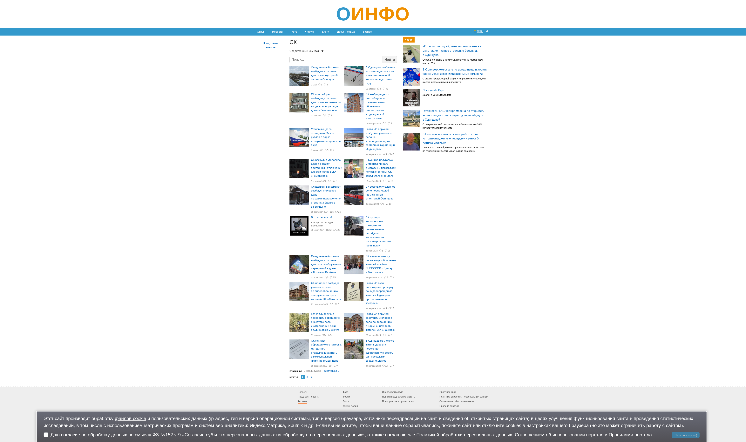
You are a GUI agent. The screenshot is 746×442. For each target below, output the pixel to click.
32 (386, 88)
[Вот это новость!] (299, 226)
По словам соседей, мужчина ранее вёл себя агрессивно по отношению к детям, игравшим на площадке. (454, 149)
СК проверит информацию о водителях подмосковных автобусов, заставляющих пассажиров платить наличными (378, 231)
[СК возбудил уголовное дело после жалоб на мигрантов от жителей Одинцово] (353, 195)
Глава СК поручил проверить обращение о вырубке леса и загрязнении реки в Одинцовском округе (325, 322)
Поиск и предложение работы (398, 396)
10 (390, 204)
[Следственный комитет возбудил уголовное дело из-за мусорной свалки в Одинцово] (299, 76)
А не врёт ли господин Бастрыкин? (322, 224)
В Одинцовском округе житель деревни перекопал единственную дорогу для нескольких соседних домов (380, 350)
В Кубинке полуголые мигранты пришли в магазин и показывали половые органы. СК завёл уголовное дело (381, 167)
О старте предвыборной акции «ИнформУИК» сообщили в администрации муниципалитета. (454, 80)
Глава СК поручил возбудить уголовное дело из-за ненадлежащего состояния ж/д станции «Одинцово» (380, 139)
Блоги (325, 31)
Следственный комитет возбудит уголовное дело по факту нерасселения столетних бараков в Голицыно (326, 196)
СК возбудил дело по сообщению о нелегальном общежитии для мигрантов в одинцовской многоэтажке (377, 106)
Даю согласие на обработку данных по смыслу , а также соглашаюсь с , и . (352, 434)
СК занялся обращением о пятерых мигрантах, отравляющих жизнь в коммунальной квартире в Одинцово (326, 350)
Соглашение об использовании (456, 401)
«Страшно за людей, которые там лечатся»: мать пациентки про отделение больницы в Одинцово (452, 51)
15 (392, 308)
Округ (260, 31)
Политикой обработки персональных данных (464, 434)
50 (392, 181)
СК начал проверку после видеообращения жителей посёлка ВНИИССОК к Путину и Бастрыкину (381, 264)
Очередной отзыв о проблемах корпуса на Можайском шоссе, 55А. (453, 61)
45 (392, 154)
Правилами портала (630, 434)
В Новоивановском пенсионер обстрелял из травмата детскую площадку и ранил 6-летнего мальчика (451, 138)
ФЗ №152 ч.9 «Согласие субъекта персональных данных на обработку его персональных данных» (259, 434)
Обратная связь (448, 392)
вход (480, 31)
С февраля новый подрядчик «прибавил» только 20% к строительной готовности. (452, 126)
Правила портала (449, 406)
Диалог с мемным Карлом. (437, 95)
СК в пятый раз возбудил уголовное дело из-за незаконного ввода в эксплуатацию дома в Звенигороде (326, 102)
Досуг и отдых (346, 31)
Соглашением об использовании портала (559, 434)
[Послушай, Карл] (411, 98)
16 (389, 250)
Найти (389, 59)
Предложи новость (308, 396)
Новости (277, 31)
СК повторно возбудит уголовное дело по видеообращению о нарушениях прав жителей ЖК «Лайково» (326, 291)
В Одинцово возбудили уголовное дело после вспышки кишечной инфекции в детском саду (380, 75)
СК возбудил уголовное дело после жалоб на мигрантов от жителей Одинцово (380, 192)
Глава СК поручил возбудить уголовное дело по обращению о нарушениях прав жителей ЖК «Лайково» (381, 322)
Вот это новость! (321, 217)
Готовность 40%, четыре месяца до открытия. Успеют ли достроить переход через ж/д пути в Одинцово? (453, 115)
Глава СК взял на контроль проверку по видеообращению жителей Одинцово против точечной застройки (379, 293)
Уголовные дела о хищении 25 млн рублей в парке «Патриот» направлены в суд (326, 137)
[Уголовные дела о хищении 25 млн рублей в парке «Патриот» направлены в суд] (299, 137)
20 (339, 212)
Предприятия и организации (398, 401)
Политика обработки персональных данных (463, 396)
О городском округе (392, 392)
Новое (408, 39)
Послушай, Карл (433, 90)
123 (338, 230)
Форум (309, 31)
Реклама (302, 401)
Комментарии (350, 406)
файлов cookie (130, 418)
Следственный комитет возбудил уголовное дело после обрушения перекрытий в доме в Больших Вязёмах (326, 264)
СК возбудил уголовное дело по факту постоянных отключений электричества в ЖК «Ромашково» (326, 167)
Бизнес (367, 31)
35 (334, 277)
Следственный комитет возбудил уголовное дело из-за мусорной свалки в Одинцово (326, 73)
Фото (294, 31)
